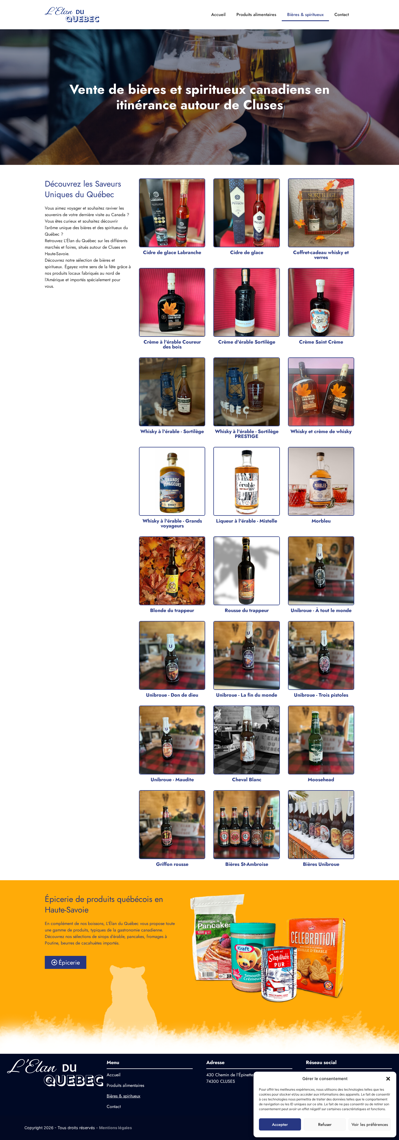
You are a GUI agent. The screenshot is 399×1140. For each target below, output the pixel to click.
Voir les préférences (370, 1125)
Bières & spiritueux (305, 14)
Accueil (218, 14)
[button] (388, 1078)
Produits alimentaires (256, 14)
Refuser (325, 1125)
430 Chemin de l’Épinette (229, 1075)
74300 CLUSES (220, 1081)
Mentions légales (115, 1127)
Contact (341, 14)
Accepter (280, 1125)
